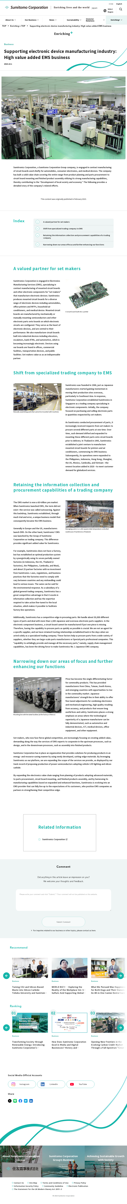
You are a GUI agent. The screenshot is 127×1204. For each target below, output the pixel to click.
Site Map (33, 1183)
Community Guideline (53, 1186)
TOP (4, 26)
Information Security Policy (26, 1186)
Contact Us (19, 1183)
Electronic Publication (78, 1186)
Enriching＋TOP (17, 26)
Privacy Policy (80, 1183)
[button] (6, 975)
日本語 (111, 4)
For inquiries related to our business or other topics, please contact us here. (64, 930)
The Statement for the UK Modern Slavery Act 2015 (37, 1189)
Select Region (110, 10)
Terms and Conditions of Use (55, 1183)
